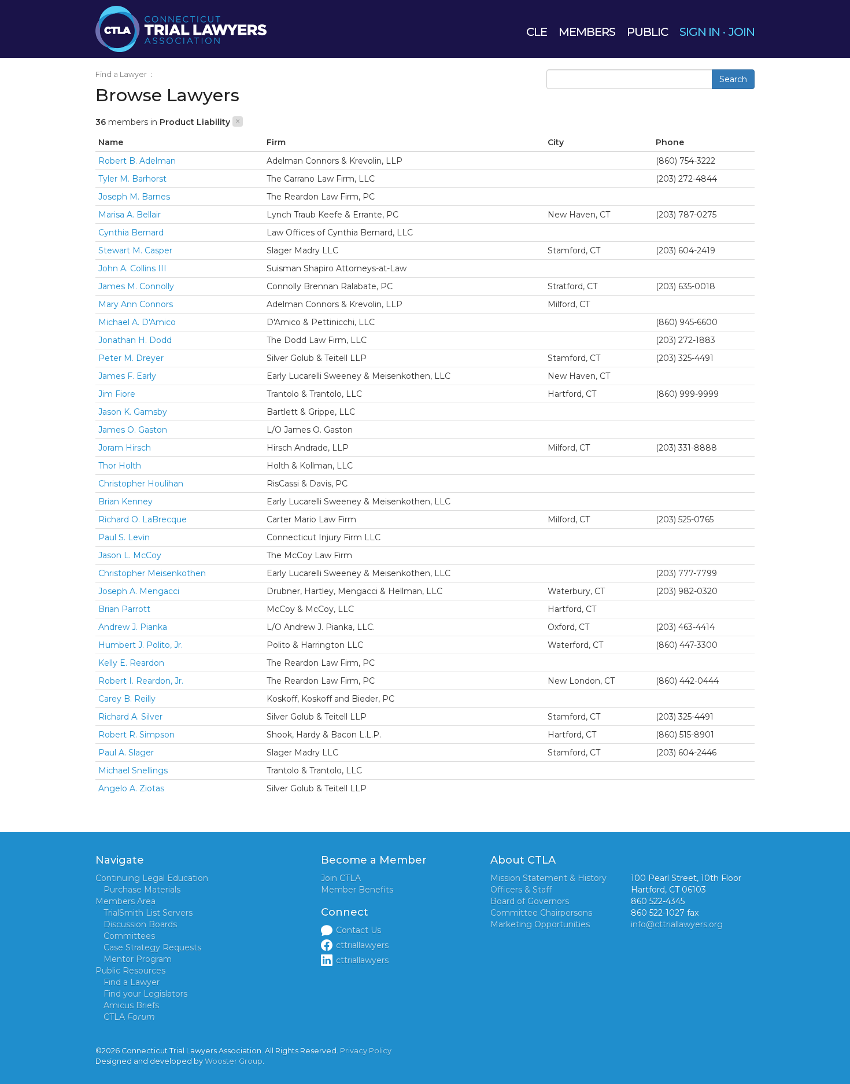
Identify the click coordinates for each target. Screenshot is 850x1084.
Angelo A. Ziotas (131, 788)
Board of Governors (529, 901)
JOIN (742, 32)
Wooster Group (234, 1061)
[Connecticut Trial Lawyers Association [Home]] (181, 28)
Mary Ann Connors (135, 304)
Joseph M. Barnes (134, 196)
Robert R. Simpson (136, 734)
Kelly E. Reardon (131, 663)
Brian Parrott (124, 609)
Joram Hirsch (124, 448)
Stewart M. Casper (135, 250)
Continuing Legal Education (151, 878)
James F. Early (127, 376)
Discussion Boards (140, 924)
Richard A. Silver (130, 716)
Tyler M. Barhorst (132, 179)
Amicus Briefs (131, 1005)
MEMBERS (587, 32)
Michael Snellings (133, 770)
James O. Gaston (132, 430)
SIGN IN (699, 32)
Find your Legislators (145, 994)
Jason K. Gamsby (132, 412)
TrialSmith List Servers (148, 913)
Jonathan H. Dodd (135, 340)
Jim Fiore (116, 394)
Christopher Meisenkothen (152, 573)
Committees (129, 936)
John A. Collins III (132, 268)
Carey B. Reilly (127, 699)
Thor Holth (119, 465)
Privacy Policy (365, 1050)
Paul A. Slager (126, 752)
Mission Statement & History (548, 878)
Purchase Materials (142, 889)
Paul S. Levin (124, 537)
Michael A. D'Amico (137, 322)
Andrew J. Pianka (132, 627)
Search (733, 79)
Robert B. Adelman (137, 161)
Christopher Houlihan (140, 483)
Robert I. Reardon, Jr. (140, 681)
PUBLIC (647, 32)
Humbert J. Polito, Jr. (140, 645)
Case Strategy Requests (152, 947)
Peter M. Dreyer (131, 358)
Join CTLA (341, 878)
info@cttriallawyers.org (677, 924)
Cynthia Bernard (131, 232)
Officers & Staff (521, 889)
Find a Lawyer (121, 74)
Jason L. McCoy (129, 555)
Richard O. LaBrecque (142, 519)
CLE (536, 32)
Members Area (125, 901)
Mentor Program (138, 959)
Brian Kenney (125, 501)
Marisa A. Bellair (129, 214)
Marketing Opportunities (540, 924)
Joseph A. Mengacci (138, 591)
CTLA (129, 1017)
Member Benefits (357, 889)
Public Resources (130, 970)
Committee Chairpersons (541, 913)
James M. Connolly (136, 286)
